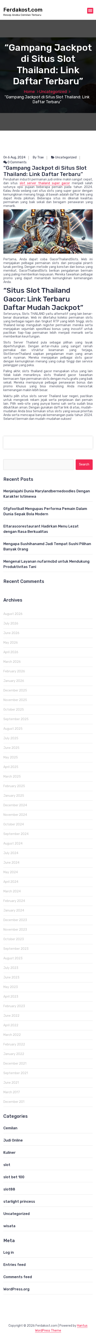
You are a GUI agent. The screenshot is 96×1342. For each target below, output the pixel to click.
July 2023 (10, 968)
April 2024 (10, 882)
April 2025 (10, 767)
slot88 (9, 1189)
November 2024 (15, 815)
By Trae (38, 157)
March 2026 (12, 662)
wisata (9, 1226)
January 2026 (13, 681)
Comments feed (17, 1277)
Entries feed (14, 1265)
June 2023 (11, 977)
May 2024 (10, 872)
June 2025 (11, 748)
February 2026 (14, 671)
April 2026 (10, 652)
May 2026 (10, 643)
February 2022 (14, 1044)
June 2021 (11, 1083)
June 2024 (11, 863)
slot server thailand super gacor (45, 183)
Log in (8, 1252)
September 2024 (16, 834)
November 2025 (15, 700)
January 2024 (13, 910)
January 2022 (13, 1054)
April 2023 (10, 996)
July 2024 (10, 853)
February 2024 (14, 901)
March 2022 (12, 1035)
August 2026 (13, 614)
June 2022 (11, 1016)
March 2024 (12, 891)
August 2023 (13, 958)
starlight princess (19, 1201)
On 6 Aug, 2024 (14, 157)
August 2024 (13, 843)
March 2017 (11, 1092)
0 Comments (17, 162)
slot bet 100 (13, 1177)
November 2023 (15, 930)
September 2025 (16, 719)
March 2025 (12, 776)
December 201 (13, 1102)
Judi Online (13, 1140)
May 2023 (10, 987)
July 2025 (10, 738)
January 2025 (13, 796)
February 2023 (14, 1006)
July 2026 (10, 623)
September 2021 (15, 1073)
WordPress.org (16, 1289)
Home (29, 91)
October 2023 (13, 939)
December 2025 (15, 690)
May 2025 (10, 757)
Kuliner (9, 1152)
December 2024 (15, 805)
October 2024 (13, 824)
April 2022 (10, 1025)
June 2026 (11, 633)
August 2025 (13, 729)
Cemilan (10, 1128)
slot (6, 1165)
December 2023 (15, 920)
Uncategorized (53, 91)
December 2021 (14, 1063)
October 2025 (13, 709)
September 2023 (16, 949)
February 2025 (14, 786)
